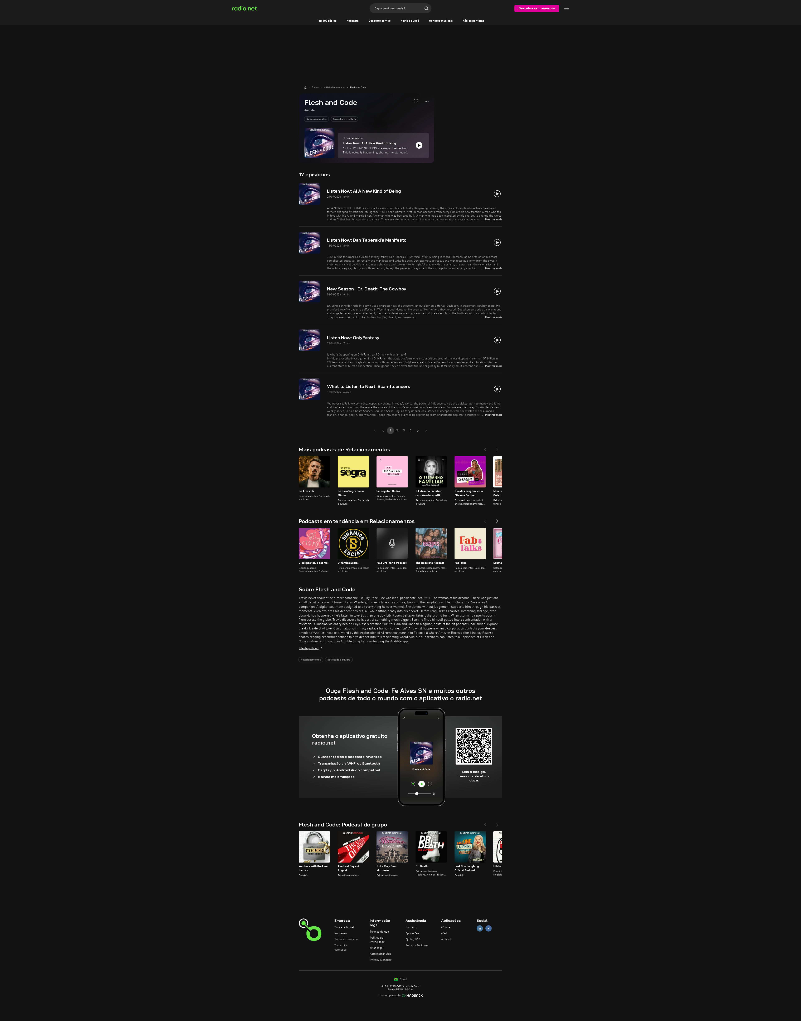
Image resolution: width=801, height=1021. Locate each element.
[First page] (374, 430)
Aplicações (412, 933)
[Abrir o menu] (566, 8)
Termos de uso (379, 931)
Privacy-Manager (381, 959)
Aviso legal (376, 948)
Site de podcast (309, 648)
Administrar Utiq (380, 953)
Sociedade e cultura (344, 119)
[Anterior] (485, 448)
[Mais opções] (426, 101)
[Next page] (418, 430)
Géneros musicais (441, 20)
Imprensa (340, 933)
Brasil (403, 979)
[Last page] (426, 430)
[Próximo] (497, 448)
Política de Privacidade (377, 939)
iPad (444, 933)
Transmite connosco (340, 947)
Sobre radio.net (344, 927)
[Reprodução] (419, 145)
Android (446, 939)
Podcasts (352, 20)
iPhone (445, 927)
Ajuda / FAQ (413, 939)
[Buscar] (426, 8)
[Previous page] (383, 430)
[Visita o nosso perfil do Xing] (488, 928)
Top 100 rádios (326, 20)
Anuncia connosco (346, 939)
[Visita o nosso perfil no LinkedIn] (479, 928)
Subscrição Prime (417, 945)
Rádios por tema (473, 20)
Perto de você (410, 20)
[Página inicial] (305, 87)
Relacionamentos (316, 119)
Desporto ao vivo (380, 20)
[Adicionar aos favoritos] (416, 101)
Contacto (411, 927)
